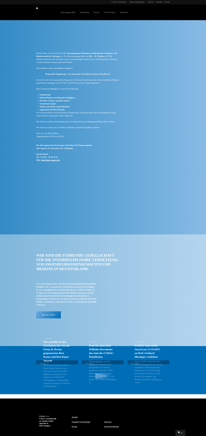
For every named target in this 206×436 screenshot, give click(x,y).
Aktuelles (43, 364)
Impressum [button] (107, 422)
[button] (48, 314)
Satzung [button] (74, 426)
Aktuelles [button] (75, 417)
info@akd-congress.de (50, 160)
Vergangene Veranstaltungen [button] (81, 422)
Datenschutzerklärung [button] (111, 426)
